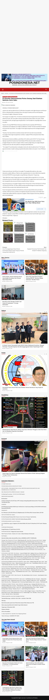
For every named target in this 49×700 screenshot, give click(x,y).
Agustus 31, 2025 (20, 390)
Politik (25, 384)
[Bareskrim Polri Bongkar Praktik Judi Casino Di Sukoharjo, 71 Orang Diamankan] (13, 292)
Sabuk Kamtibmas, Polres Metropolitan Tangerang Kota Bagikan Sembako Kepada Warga (35, 664)
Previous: (13, 250)
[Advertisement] (24, 9)
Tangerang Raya (14, 96)
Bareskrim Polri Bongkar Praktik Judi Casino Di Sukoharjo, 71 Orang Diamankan (11, 303)
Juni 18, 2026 (9, 476)
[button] (3, 89)
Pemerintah (33, 273)
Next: (37, 249)
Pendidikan (20, 384)
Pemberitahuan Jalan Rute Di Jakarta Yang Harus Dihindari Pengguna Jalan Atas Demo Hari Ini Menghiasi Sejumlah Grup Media (12, 689)
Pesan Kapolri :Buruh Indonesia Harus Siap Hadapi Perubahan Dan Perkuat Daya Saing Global (12, 278)
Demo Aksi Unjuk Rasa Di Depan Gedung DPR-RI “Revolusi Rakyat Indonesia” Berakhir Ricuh (34, 278)
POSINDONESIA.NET (24, 82)
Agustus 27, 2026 (33, 667)
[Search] (46, 89)
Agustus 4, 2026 (9, 348)
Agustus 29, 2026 (9, 281)
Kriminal (9, 470)
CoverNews (28, 697)
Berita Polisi (5, 96)
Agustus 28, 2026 (9, 306)
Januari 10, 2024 (10, 102)
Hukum (9, 96)
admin (5, 102)
